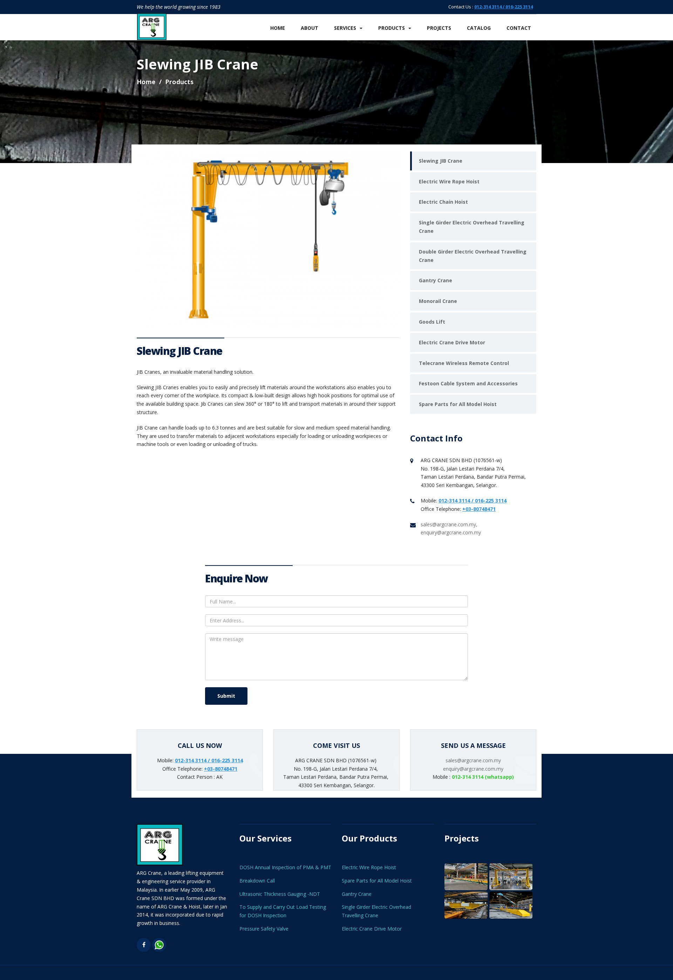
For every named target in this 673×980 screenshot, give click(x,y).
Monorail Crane (438, 301)
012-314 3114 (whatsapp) (483, 776)
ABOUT (309, 28)
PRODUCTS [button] (391, 28)
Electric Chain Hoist (443, 201)
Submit (226, 695)
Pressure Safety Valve (263, 928)
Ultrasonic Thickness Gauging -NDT (279, 894)
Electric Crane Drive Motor (452, 342)
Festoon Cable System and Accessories (468, 383)
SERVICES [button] (345, 28)
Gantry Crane (435, 280)
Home (146, 81)
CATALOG (479, 28)
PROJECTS (439, 28)
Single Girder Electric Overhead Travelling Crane (471, 226)
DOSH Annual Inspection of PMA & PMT (285, 867)
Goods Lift (432, 321)
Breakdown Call (257, 880)
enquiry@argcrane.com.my (473, 768)
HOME (277, 28)
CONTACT (519, 28)
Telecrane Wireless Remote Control (464, 363)
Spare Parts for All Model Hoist (458, 404)
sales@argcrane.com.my (473, 760)
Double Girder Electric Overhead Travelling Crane (472, 255)
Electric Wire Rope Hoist (449, 181)
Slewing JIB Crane (440, 160)
